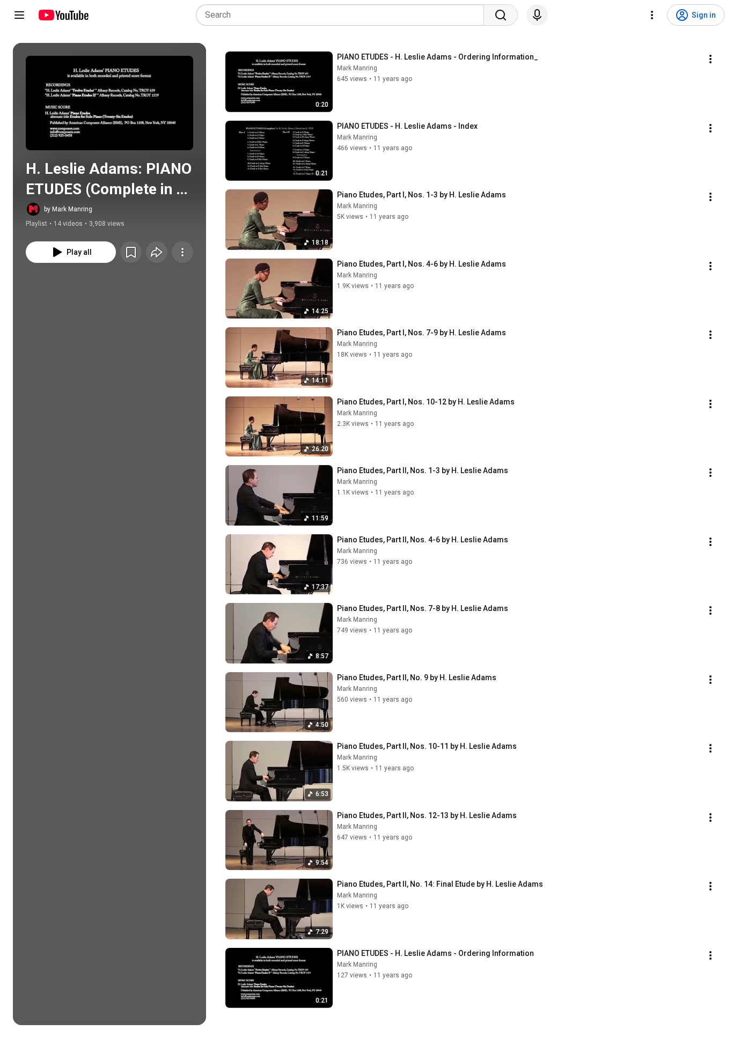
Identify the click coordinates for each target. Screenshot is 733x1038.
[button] (109, 103)
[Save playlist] (131, 252)
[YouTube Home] (63, 15)
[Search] (500, 15)
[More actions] (182, 252)
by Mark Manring (68, 209)
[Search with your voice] (537, 15)
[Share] (156, 252)
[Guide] (19, 15)
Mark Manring (357, 68)
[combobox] (343, 15)
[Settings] (652, 15)
